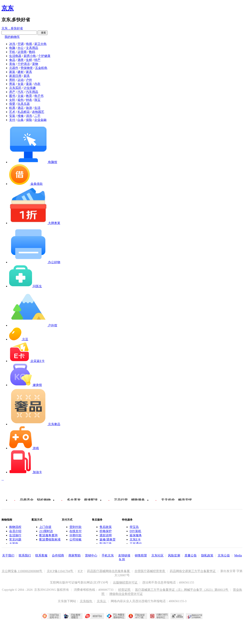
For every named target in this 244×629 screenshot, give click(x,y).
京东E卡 (135, 539)
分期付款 (75, 535)
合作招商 (58, 555)
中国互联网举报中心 (116, 616)
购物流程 (15, 527)
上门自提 (45, 527)
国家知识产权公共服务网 (194, 616)
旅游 (29, 107)
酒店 (21, 107)
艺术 (12, 111)
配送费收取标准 (50, 539)
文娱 (21, 95)
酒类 (21, 59)
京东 (8, 8)
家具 (29, 71)
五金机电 (41, 67)
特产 (37, 59)
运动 (21, 79)
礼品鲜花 (24, 111)
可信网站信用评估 (51, 616)
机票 (12, 107)
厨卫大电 (40, 43)
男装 (12, 83)
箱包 (21, 99)
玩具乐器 (24, 103)
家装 (12, 71)
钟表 (29, 99)
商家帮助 (74, 555)
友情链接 (124, 555)
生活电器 (15, 55)
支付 (12, 119)
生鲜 (29, 59)
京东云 (102, 601)
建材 (21, 71)
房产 (12, 91)
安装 (12, 115)
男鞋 (12, 79)
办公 (21, 47)
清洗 (29, 115)
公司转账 (75, 539)
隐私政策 (207, 555)
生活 (37, 107)
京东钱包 (86, 601)
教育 (29, 95)
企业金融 (40, 119)
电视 (29, 43)
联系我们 (25, 555)
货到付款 (75, 527)
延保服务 (136, 535)
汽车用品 (32, 91)
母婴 (12, 103)
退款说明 (106, 535)
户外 (29, 79)
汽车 (21, 91)
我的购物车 (12, 36)
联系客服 (41, 555)
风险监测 (174, 555)
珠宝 (37, 99)
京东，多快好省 (12, 28)
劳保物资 (27, 67)
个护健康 (44, 55)
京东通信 (136, 543)
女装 (21, 83)
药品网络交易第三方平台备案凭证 (193, 571)
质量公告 (191, 555)
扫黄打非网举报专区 (159, 616)
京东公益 (224, 555)
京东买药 (15, 87)
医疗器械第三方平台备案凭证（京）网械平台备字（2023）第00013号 (182, 589)
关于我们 (8, 555)
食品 (12, 59)
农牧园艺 (38, 111)
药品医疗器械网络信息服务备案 (109, 571)
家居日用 (15, 75)
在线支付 (75, 531)
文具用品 (32, 47)
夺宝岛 (134, 527)
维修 (21, 115)
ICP (80, 571)
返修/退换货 (108, 539)
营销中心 (91, 555)
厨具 (27, 75)
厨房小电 (30, 55)
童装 (29, 83)
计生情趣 (30, 87)
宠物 (35, 63)
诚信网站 (94, 616)
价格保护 (106, 531)
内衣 (37, 83)
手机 (12, 51)
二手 (37, 115)
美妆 (12, 63)
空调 (21, 43)
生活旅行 (15, 535)
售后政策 (106, 527)
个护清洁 (24, 63)
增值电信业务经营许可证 (126, 594)
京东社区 (157, 555)
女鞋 (12, 99)
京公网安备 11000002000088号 (22, 571)
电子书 (38, 95)
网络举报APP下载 (137, 616)
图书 (12, 95)
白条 (21, 119)
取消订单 (106, 543)
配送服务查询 (48, 535)
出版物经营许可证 (125, 582)
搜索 (42, 32)
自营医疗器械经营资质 (150, 571)
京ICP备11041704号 (60, 571)
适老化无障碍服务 (177, 616)
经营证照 (124, 589)
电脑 (12, 47)
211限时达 (46, 531)
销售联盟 (141, 555)
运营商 (22, 51)
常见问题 (15, 539)
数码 (32, 51)
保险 (29, 119)
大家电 (13, 543)
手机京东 (108, 555)
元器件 (13, 67)
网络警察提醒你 (73, 616)
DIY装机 (135, 531)
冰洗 (12, 43)
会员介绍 (15, 531)
